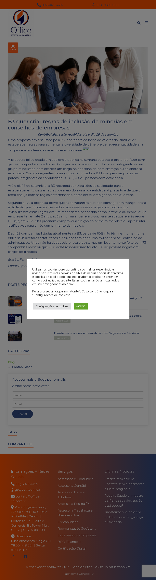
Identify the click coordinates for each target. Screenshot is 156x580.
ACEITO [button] (80, 306)
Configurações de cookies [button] (52, 306)
